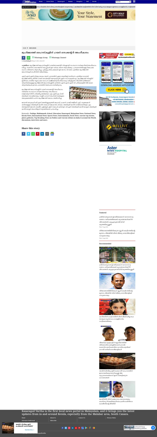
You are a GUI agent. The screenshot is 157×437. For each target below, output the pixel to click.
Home (41, 1)
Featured (102, 212)
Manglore (79, 1)
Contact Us (81, 418)
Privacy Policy (111, 418)
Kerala (94, 1)
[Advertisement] (76, 33)
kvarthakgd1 (27, 61)
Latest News (50, 1)
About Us (53, 418)
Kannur (70, 1)
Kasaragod (61, 1)
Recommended (105, 243)
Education (32, 48)
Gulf (87, 1)
